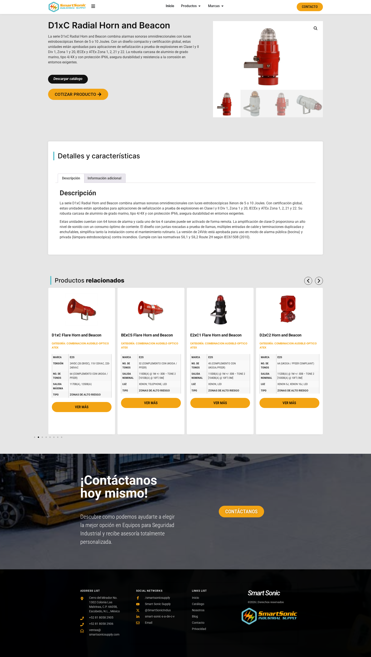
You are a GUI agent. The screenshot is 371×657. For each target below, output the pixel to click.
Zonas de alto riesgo (85, 394)
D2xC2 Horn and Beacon (280, 335)
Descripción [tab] (71, 178)
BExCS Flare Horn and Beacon (147, 335)
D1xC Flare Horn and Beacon (76, 335)
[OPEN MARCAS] (222, 6)
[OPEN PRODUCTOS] (199, 6)
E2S (72, 357)
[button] (315, 28)
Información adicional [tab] (104, 178)
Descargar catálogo (67, 79)
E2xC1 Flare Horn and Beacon (216, 335)
